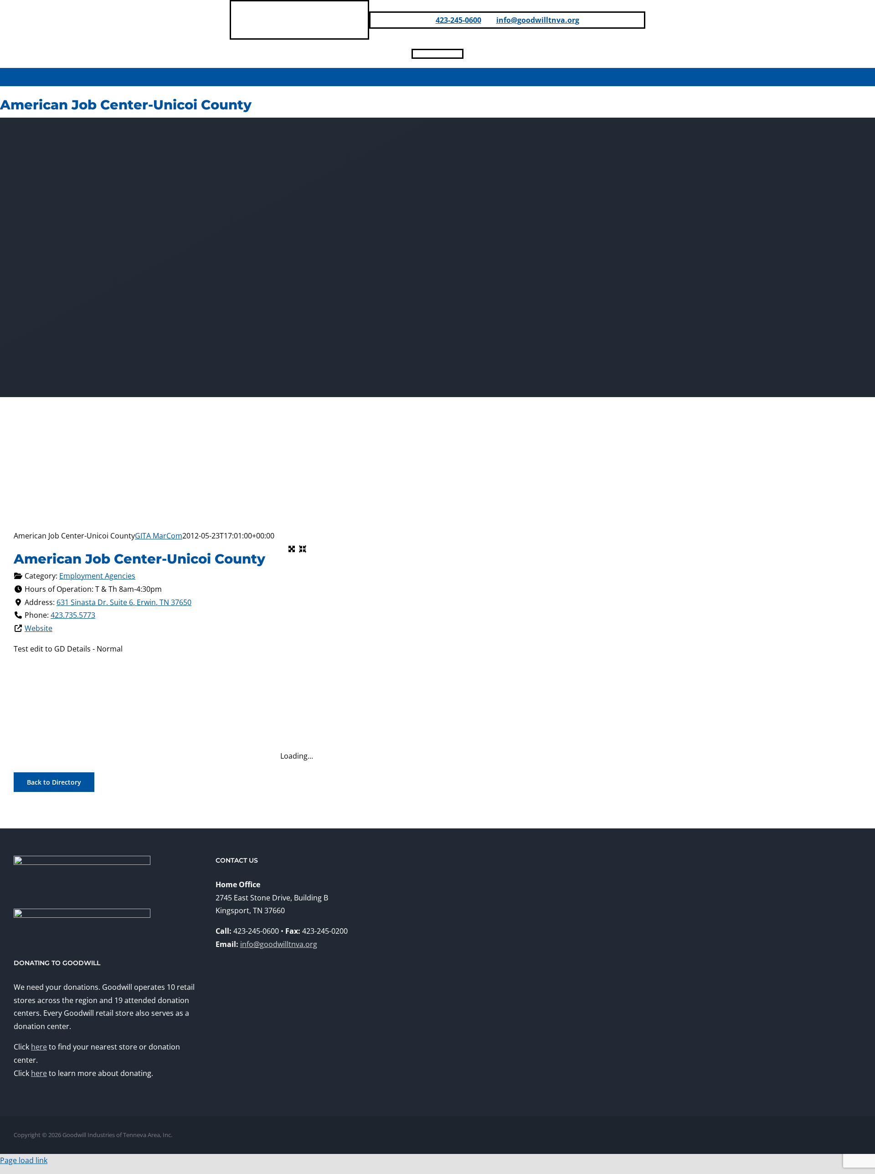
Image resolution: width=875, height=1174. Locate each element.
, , (124, 602)
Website (38, 628)
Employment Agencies (97, 576)
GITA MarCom (158, 536)
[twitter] (459, 53)
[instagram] (445, 53)
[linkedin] (430, 53)
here (39, 1047)
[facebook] (415, 53)
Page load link (23, 1160)
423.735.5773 (73, 615)
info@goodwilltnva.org (537, 20)
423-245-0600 (458, 20)
